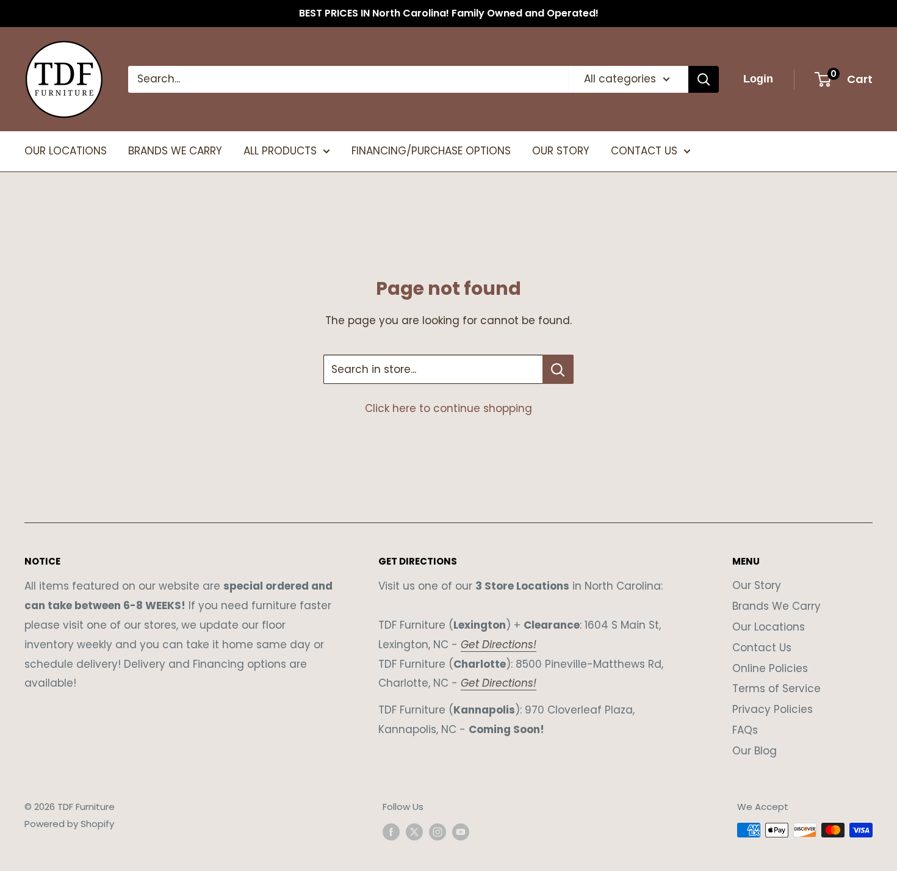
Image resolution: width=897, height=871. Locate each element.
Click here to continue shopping (448, 408)
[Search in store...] (558, 369)
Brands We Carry (776, 606)
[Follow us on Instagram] (437, 831)
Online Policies (770, 668)
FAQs (745, 730)
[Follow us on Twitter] (414, 831)
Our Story (756, 585)
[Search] (703, 79)
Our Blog (754, 750)
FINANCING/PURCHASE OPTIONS (431, 150)
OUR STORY (560, 150)
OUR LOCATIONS (65, 150)
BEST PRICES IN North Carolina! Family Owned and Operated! (449, 13)
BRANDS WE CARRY (175, 150)
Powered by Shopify (69, 823)
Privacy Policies (772, 709)
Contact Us (761, 647)
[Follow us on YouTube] (460, 831)
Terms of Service (776, 688)
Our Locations (768, 627)
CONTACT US (644, 150)
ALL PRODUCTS (280, 150)
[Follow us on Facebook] (391, 831)
